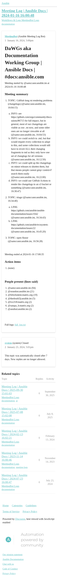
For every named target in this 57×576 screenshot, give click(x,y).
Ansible (5, 3)
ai (17, 401)
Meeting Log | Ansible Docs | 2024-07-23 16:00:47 (14, 479)
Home (6, 505)
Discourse (20, 519)
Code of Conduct (10, 569)
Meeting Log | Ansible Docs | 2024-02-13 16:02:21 (14, 434)
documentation (8, 24)
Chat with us (8, 564)
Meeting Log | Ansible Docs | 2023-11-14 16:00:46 (14, 456)
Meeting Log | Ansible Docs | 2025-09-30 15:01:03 (14, 390)
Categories (17, 505)
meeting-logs (22, 467)
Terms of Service (11, 511)
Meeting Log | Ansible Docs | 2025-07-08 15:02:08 (14, 412)
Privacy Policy (30, 511)
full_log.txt (20, 324)
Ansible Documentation (13, 559)
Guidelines (31, 505)
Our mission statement (12, 554)
